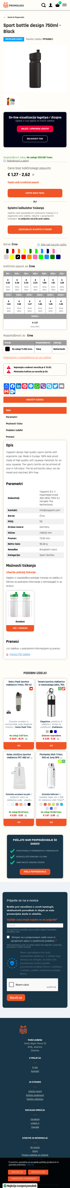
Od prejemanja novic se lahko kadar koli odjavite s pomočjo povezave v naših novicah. (34, 946)
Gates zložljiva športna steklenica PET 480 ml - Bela (19, 757)
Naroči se (16, 997)
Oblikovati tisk (35, 138)
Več (18, 745)
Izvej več (30, 1164)
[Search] (43, 5)
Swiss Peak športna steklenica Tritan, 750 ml (19, 683)
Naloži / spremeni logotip (35, 128)
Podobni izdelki (14, 430)
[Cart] (57, 5)
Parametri (11, 417)
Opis (8, 410)
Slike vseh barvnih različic (54, 244)
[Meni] (64, 5)
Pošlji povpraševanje (35, 871)
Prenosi (10, 437)
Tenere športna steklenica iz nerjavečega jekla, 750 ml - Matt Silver (51, 684)
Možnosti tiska (14, 423)
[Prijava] (50, 5)
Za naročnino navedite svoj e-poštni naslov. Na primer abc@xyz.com (31, 931)
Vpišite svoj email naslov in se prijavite (31, 919)
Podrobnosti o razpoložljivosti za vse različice (27, 357)
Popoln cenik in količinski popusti (23, 182)
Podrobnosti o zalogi (18, 160)
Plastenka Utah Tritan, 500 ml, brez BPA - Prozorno (51, 757)
